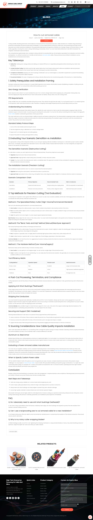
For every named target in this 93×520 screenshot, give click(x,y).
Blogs (63, 6)
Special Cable (43, 501)
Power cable (11, 114)
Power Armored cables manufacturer (63, 350)
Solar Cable (43, 498)
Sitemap (44, 515)
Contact (70, 6)
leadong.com (63, 515)
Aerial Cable (43, 486)
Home (28, 483)
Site (63, 38)
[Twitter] (75, 2)
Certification (30, 496)
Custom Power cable (29, 363)
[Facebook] (69, 2)
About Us (55, 6)
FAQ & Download (31, 498)
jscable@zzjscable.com (59, 2)
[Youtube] (78, 2)
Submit (67, 509)
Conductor (43, 483)
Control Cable (43, 493)
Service (48, 6)
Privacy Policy (50, 515)
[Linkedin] (72, 2)
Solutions (40, 6)
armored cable (46, 55)
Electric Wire (43, 491)
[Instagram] (80, 2)
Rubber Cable (43, 496)
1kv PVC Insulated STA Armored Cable (56, 467)
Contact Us (29, 503)
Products (33, 6)
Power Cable (43, 488)
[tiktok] (18, 498)
